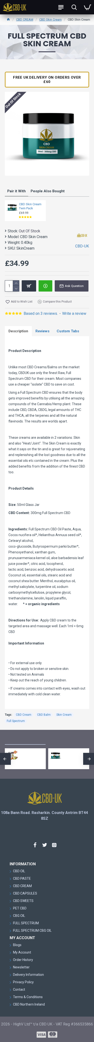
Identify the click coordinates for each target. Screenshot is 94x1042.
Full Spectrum (16, 721)
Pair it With (16, 191)
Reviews (42, 331)
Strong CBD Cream (15, 754)
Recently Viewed (63, 739)
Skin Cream (64, 714)
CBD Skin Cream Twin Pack (30, 206)
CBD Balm (44, 714)
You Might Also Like (25, 739)
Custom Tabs (68, 331)
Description (18, 331)
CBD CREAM (24, 19)
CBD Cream (23, 714)
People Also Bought (48, 191)
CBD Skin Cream (50, 19)
